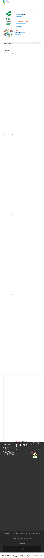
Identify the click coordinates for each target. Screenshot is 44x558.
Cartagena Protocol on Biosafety (22, 21)
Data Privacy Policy (35, 452)
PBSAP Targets (19, 441)
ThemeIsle (26, 550)
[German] (34, 41)
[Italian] (38, 41)
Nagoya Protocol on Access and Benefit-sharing (24, 30)
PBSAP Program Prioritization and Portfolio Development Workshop (9, 452)
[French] (33, 41)
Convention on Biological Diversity (22, 12)
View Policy (27, 556)
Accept (22, 556)
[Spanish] (36, 41)
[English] (37, 41)
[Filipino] (39, 41)
